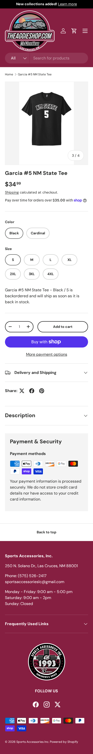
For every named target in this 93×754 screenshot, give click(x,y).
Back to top (46, 532)
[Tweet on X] (22, 391)
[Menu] (85, 30)
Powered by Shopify (64, 742)
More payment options (46, 354)
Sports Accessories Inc (32, 742)
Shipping (12, 192)
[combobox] (46, 58)
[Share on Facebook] (32, 391)
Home (9, 74)
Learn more (67, 4)
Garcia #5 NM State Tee (35, 74)
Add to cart (62, 326)
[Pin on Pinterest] (42, 391)
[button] (74, 30)
